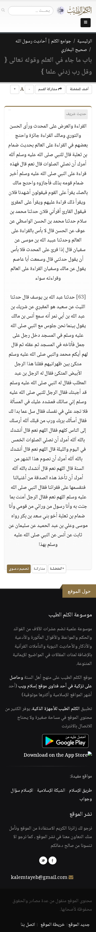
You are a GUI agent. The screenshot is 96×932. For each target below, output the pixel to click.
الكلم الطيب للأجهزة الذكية (56, 709)
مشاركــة (39, 569)
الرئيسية (84, 41)
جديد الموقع (79, 925)
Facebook (53, 860)
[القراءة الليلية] (59, 10)
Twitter (43, 860)
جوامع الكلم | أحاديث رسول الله (43, 41)
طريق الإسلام (80, 791)
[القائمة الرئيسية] (86, 22)
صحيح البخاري (74, 50)
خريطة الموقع (53, 925)
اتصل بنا (28, 925)
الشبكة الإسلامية (51, 791)
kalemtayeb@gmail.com (39, 878)
